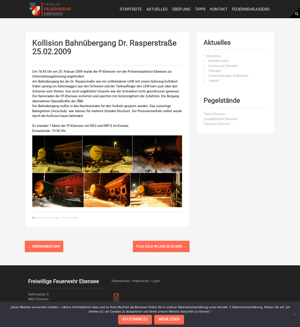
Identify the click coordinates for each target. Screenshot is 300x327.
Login (156, 281)
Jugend (213, 81)
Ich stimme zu (135, 319)
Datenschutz (121, 281)
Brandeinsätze (218, 61)
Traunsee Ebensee (217, 124)
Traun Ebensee (214, 114)
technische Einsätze (48, 217)
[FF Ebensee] (50, 9)
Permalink (72, 217)
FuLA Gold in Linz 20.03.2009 (161, 246)
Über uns (181, 9)
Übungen (214, 71)
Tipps (200, 9)
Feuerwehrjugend (251, 9)
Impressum (140, 281)
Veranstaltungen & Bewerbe (228, 76)
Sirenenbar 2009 (44, 246)
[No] (294, 314)
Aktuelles (157, 9)
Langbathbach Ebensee (220, 119)
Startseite (131, 9)
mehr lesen (169, 319)
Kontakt (219, 9)
